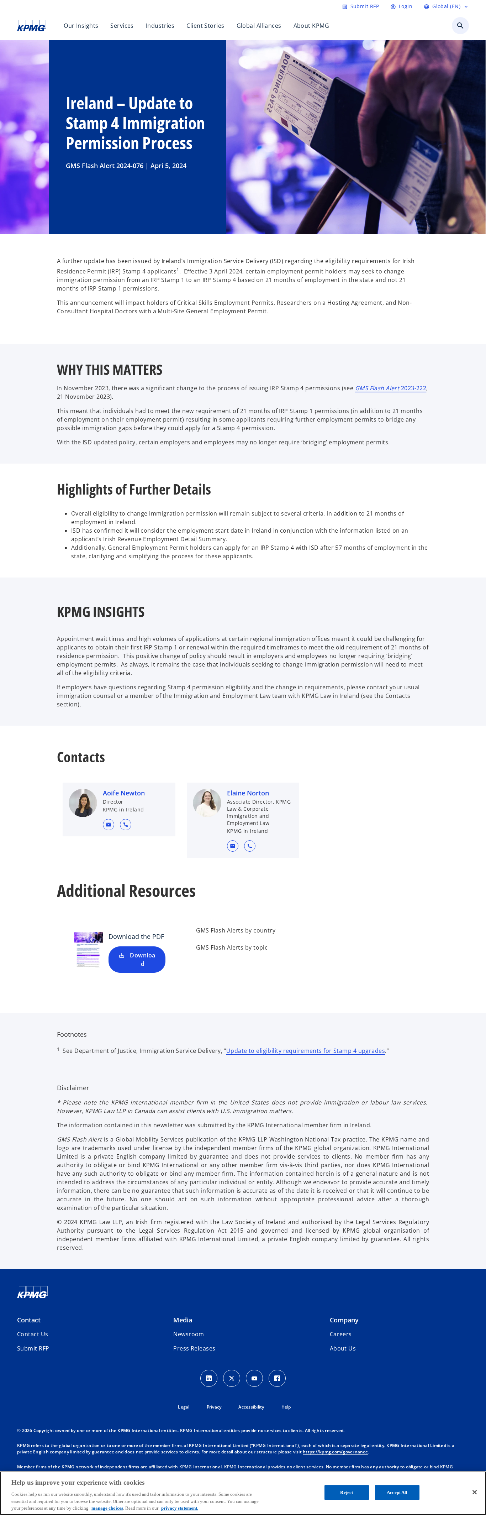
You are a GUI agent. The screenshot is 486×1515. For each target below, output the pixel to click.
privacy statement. (179, 1507)
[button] (108, 824)
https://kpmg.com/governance (335, 1452)
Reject (346, 1492)
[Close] (474, 1492)
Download (142, 959)
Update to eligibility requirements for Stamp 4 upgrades (305, 1051)
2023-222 (391, 388)
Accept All (397, 1492)
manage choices (107, 1507)
